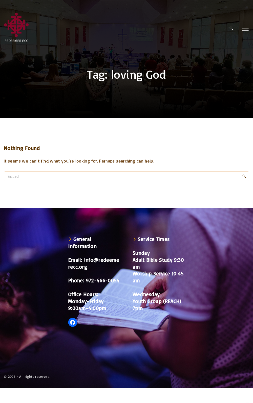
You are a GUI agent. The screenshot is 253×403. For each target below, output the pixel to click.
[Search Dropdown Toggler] (231, 28)
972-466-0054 (103, 280)
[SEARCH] (244, 176)
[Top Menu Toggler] (245, 28)
